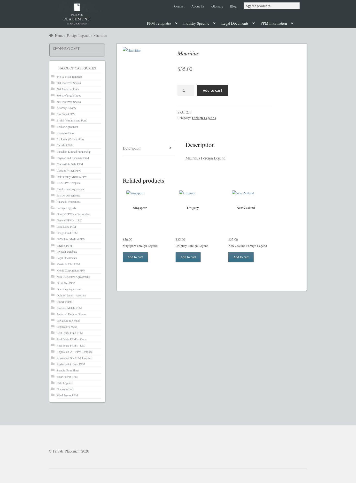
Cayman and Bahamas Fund (73, 158)
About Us (197, 6)
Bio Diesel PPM (66, 114)
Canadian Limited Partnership (74, 151)
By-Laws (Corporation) (70, 139)
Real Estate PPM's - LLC (71, 345)
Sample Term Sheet (68, 370)
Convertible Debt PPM (70, 164)
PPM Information (274, 23)
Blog (233, 6)
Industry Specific (196, 23)
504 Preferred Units (68, 89)
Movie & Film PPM (68, 264)
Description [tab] (131, 148)
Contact (179, 6)
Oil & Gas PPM (66, 283)
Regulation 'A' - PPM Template (74, 352)
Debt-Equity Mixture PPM (72, 177)
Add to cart (212, 90)
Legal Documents (234, 23)
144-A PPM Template (69, 76)
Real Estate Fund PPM (70, 333)
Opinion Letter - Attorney (71, 295)
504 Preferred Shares (69, 83)
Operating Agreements (70, 289)
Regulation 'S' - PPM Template (74, 358)
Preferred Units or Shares (71, 314)
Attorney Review (66, 108)
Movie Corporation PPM (71, 270)
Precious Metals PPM (69, 308)
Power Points (64, 301)
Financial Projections (69, 202)
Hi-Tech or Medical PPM (71, 239)
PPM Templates (159, 23)
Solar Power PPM (67, 376)
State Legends (65, 383)
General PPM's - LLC (69, 220)
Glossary (217, 6)
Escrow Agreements (68, 195)
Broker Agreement (67, 126)
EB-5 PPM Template (68, 183)
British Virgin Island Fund (72, 120)
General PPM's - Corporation (73, 214)
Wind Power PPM (67, 395)
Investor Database (67, 251)
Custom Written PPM (69, 170)
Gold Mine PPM (66, 226)
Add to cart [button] (135, 257)
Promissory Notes (67, 326)
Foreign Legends (78, 35)
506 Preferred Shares (69, 102)
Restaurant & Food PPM (71, 364)
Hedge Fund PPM (67, 233)
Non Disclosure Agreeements (74, 277)
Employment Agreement (71, 189)
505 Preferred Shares (69, 95)
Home (59, 35)
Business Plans (65, 133)
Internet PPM (64, 245)
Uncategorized (65, 389)
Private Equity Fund (68, 320)
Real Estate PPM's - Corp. (72, 339)
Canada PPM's (65, 145)
